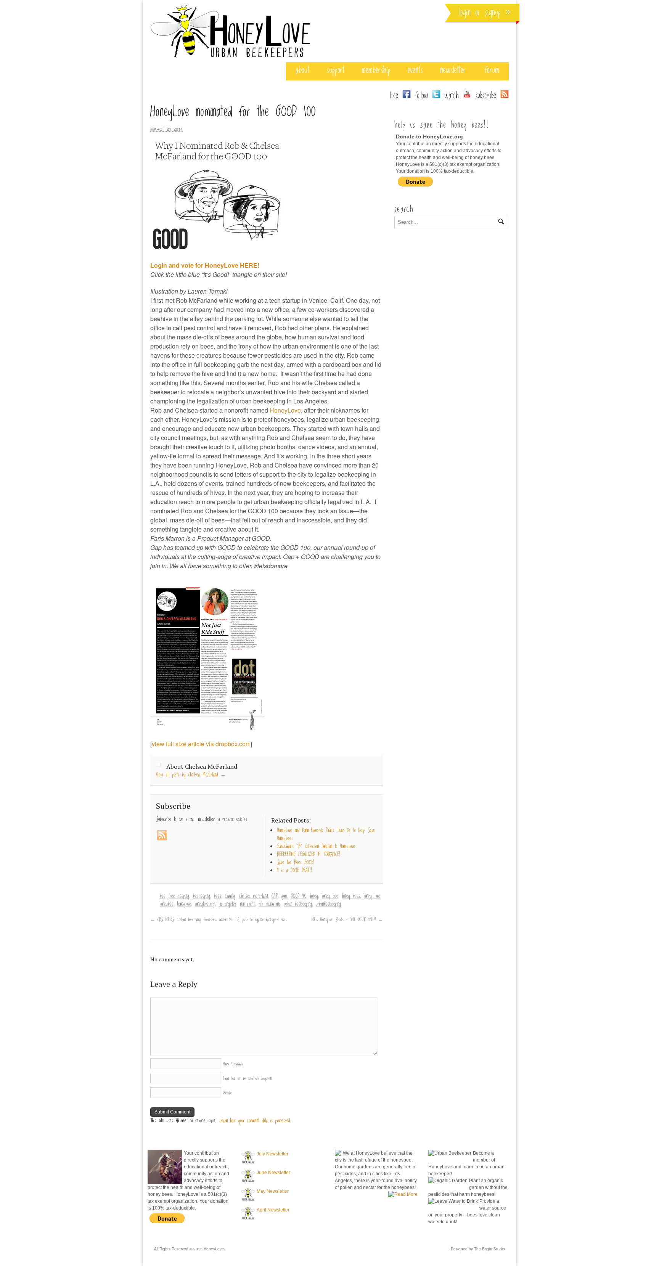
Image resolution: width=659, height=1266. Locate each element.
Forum (492, 70)
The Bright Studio (489, 1249)
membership (376, 70)
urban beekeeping (298, 904)
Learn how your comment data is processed (254, 1120)
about (302, 70)
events (415, 70)
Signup (493, 13)
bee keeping (179, 896)
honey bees (351, 896)
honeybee (167, 904)
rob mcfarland (269, 904)
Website (227, 1093)
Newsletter (453, 70)
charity (230, 896)
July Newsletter (272, 1154)
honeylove (184, 904)
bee (163, 896)
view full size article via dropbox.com (201, 743)
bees (217, 896)
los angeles (227, 904)
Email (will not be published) (247, 1078)
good (284, 896)
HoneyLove (285, 410)
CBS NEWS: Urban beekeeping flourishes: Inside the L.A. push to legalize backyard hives (218, 920)
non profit (247, 904)
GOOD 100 (298, 896)
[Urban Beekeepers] (230, 58)
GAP (275, 896)
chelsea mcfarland (253, 896)
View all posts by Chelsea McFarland (191, 774)
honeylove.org (205, 904)
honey (314, 896)
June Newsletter (273, 1172)
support (335, 70)
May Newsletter (273, 1191)
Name (233, 1064)
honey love (372, 896)
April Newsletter (273, 1210)
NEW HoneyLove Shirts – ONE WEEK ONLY (347, 920)
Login (465, 13)
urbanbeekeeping (328, 904)
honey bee (330, 896)
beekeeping (201, 896)
